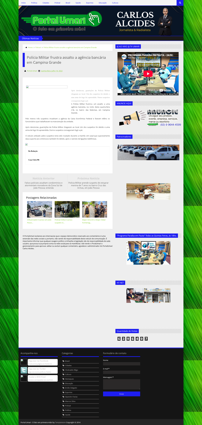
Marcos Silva (70, 401)
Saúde (78, 3)
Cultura (115, 3)
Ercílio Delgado (71, 388)
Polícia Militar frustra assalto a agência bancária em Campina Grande (70, 47)
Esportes (89, 3)
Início (23, 3)
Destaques (69, 379)
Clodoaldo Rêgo (71, 370)
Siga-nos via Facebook (38, 361)
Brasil (68, 3)
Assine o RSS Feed (37, 377)
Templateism (60, 422)
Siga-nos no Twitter (37, 369)
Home (30, 47)
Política (34, 3)
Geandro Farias (71, 396)
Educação (103, 3)
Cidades (46, 3)
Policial (57, 3)
